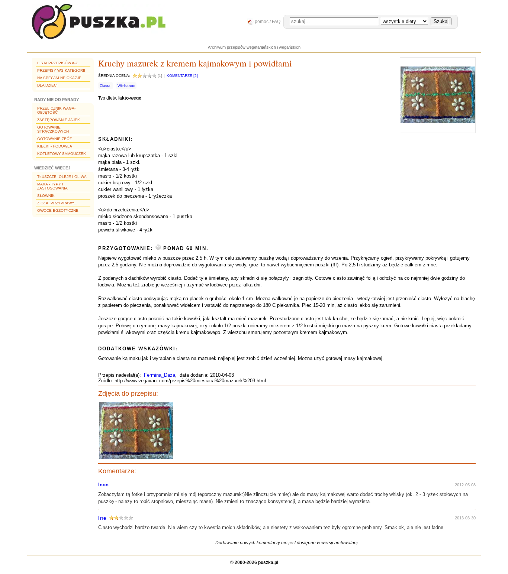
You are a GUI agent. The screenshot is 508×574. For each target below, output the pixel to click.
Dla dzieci (47, 85)
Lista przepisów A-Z (57, 63)
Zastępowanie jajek (58, 120)
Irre (102, 518)
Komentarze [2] (182, 76)
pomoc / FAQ (267, 21)
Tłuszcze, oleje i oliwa (62, 177)
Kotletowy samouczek (61, 154)
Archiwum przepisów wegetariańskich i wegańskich (254, 47)
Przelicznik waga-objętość (56, 110)
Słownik (46, 196)
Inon (103, 484)
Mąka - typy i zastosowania (52, 186)
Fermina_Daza (159, 375)
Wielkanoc (126, 86)
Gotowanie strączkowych (53, 129)
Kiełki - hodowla (54, 146)
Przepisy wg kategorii (61, 70)
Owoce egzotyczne (57, 210)
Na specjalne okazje (59, 78)
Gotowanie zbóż (54, 139)
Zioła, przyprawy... (57, 203)
